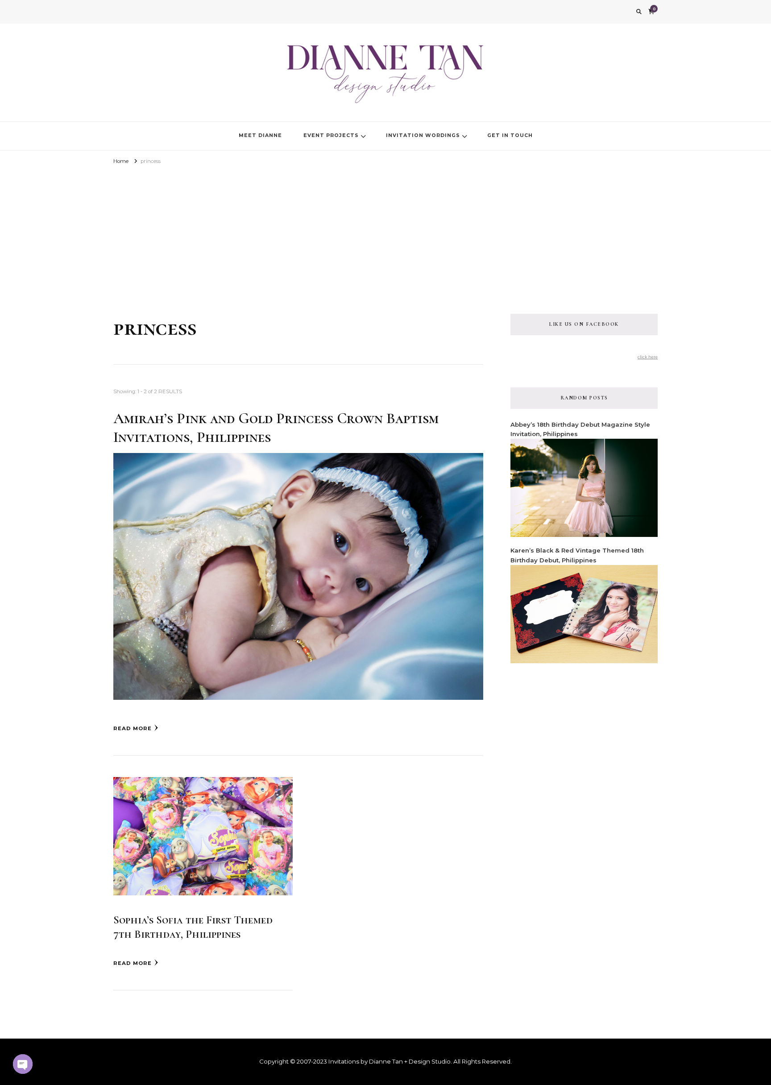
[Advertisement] (385, 233)
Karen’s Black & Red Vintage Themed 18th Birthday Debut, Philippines (577, 555)
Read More (132, 728)
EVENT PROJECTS (331, 135)
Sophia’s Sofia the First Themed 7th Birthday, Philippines (193, 926)
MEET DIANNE (260, 135)
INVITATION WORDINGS (423, 135)
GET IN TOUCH (510, 135)
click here (648, 356)
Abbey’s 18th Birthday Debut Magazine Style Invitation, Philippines (580, 429)
